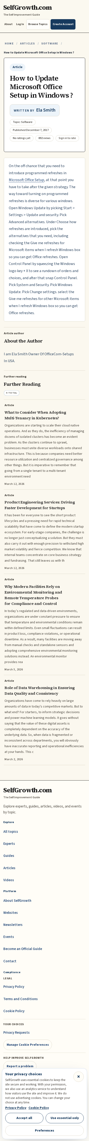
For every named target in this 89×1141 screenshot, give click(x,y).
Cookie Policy (13, 1011)
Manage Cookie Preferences (28, 1044)
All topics (10, 831)
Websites (10, 912)
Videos (8, 880)
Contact (9, 961)
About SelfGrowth (17, 900)
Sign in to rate (67, 138)
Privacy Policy (13, 986)
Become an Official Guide (22, 948)
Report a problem (20, 1066)
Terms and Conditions (20, 999)
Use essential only (65, 1117)
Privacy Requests (16, 1032)
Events (8, 936)
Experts (9, 843)
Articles (27, 44)
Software (49, 44)
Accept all (24, 1117)
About (8, 24)
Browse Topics (37, 24)
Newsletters (13, 924)
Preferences (44, 1130)
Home (9, 44)
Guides (8, 855)
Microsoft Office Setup (26, 179)
